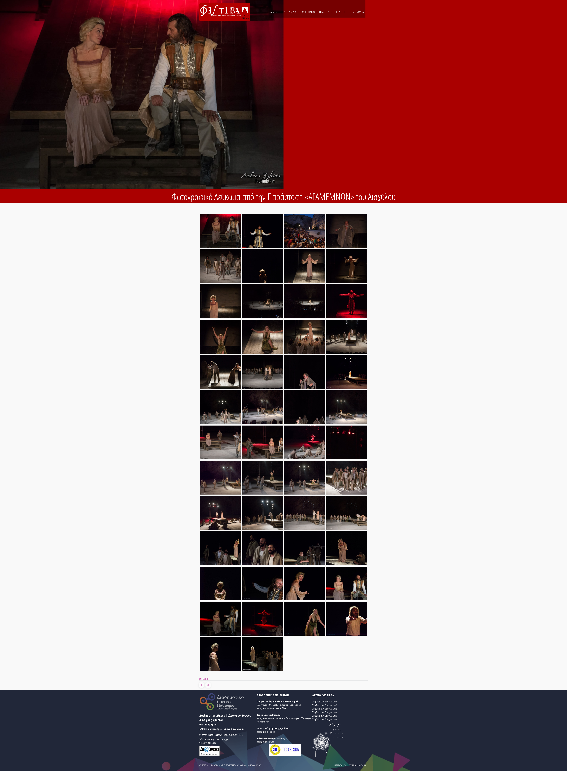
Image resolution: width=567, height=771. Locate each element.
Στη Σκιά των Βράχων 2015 (324, 709)
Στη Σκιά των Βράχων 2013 (324, 716)
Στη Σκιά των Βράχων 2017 (324, 702)
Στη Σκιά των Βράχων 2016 (324, 705)
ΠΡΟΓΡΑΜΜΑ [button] (289, 12)
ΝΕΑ (321, 12)
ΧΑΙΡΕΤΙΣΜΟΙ (309, 12)
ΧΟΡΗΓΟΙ (340, 12)
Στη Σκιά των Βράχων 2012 (324, 719)
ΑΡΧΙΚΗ (274, 12)
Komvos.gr (362, 765)
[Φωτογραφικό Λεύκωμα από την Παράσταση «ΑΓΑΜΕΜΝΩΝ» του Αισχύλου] (220, 231)
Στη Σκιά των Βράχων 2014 (324, 712)
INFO (329, 12)
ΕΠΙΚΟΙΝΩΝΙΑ (356, 12)
